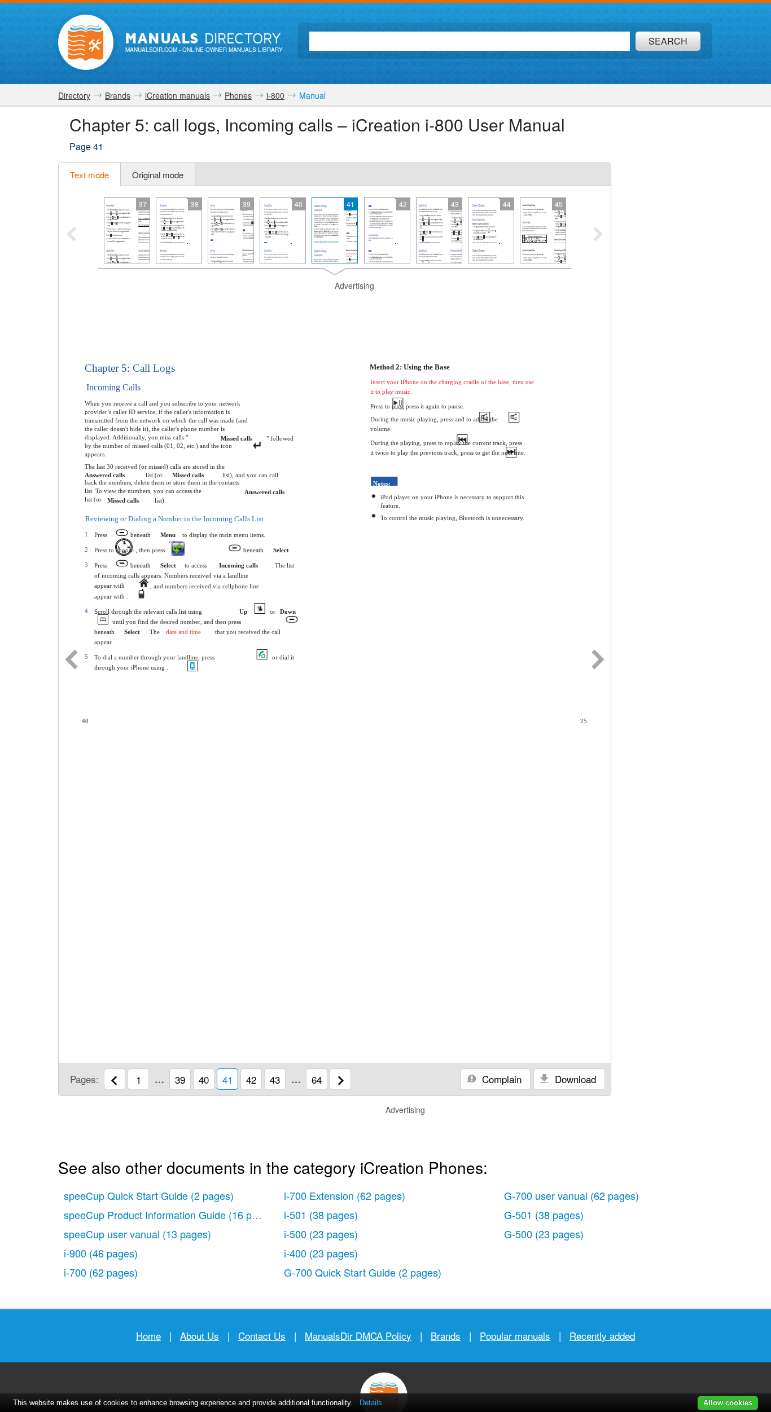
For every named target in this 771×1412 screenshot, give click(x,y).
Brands (446, 1336)
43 (275, 1079)
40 (204, 1079)
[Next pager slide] (598, 235)
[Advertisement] (335, 305)
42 (251, 1079)
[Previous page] (71, 661)
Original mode (157, 175)
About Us (199, 1336)
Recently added (602, 1336)
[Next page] (598, 661)
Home (148, 1336)
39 (180, 1079)
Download (574, 1079)
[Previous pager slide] (71, 235)
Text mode (89, 175)
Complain (500, 1079)
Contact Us (262, 1336)
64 (317, 1079)
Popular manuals (515, 1336)
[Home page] (86, 42)
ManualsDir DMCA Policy (358, 1336)
